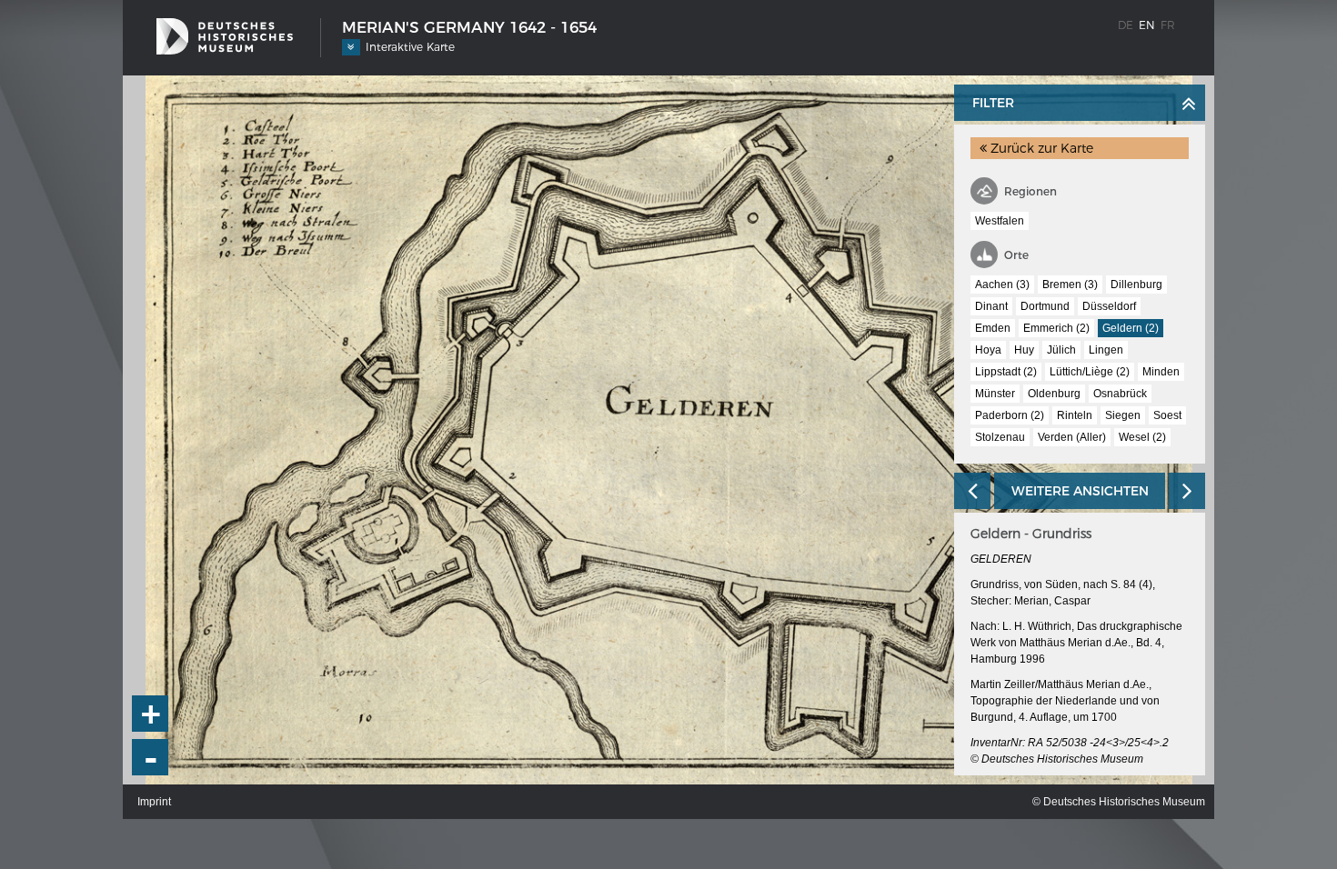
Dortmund (1045, 306)
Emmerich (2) (1056, 328)
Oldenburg (1054, 393)
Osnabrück (1120, 393)
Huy (1024, 350)
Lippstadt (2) (1006, 371)
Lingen (1106, 350)
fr (1168, 25)
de (1125, 25)
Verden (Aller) (1072, 437)
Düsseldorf (1109, 306)
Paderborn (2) (1009, 415)
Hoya (988, 350)
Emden (992, 328)
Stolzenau (1000, 437)
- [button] (151, 757)
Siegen (1123, 415)
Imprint (154, 801)
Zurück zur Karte (1040, 148)
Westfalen (999, 221)
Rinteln (1074, 415)
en (1147, 25)
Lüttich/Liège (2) (1090, 371)
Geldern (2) (1130, 328)
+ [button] (151, 713)
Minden (1161, 371)
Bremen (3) (1070, 284)
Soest (1167, 415)
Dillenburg (1136, 284)
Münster (995, 393)
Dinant (991, 306)
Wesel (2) (1142, 437)
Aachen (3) (1002, 284)
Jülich (1061, 350)
